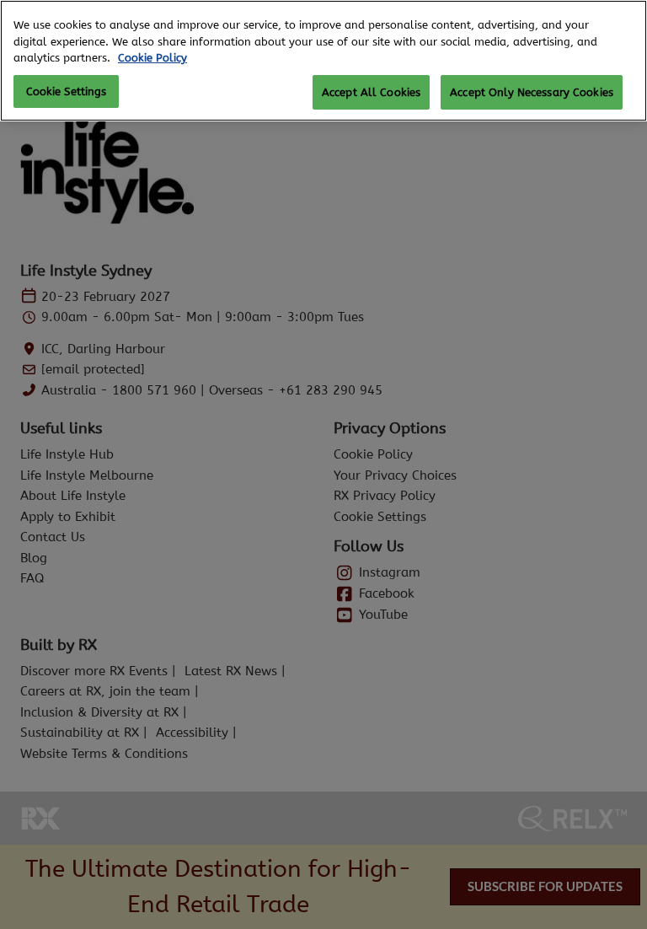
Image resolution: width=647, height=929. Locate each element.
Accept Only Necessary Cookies (531, 92)
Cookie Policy (152, 57)
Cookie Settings (66, 91)
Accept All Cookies (371, 92)
